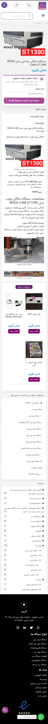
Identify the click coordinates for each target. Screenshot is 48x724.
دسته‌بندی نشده (35, 498)
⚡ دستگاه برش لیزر (35, 416)
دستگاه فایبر (34, 555)
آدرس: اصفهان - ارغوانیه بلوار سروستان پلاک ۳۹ (24, 617)
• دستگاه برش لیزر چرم (34, 429)
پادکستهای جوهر (32, 584)
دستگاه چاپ (34, 560)
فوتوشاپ (38, 531)
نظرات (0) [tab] (40, 116)
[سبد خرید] (17, 5)
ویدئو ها (38, 545)
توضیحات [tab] (33, 116)
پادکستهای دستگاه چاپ (30, 589)
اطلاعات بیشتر (34, 331)
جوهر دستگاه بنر (36, 467)
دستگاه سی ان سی (31, 550)
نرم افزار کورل (36, 541)
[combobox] (17, 16)
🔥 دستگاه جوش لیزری (34, 461)
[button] (43, 15)
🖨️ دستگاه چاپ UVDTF (34, 403)
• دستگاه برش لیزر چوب (34, 435)
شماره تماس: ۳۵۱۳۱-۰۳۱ (24, 620)
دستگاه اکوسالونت (35, 503)
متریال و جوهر (36, 536)
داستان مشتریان (29, 575)
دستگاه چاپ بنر (37, 409)
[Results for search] (17, 20)
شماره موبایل (40, 89)
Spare (38, 109)
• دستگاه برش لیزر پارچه (34, 442)
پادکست (38, 579)
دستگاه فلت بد (36, 516)
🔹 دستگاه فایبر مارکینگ (34, 455)
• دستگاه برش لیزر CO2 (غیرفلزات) (30, 422)
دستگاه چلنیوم (36, 526)
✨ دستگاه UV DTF (35, 474)
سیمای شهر (34, 570)
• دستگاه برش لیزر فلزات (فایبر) (31, 448)
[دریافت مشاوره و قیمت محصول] (5, 710)
